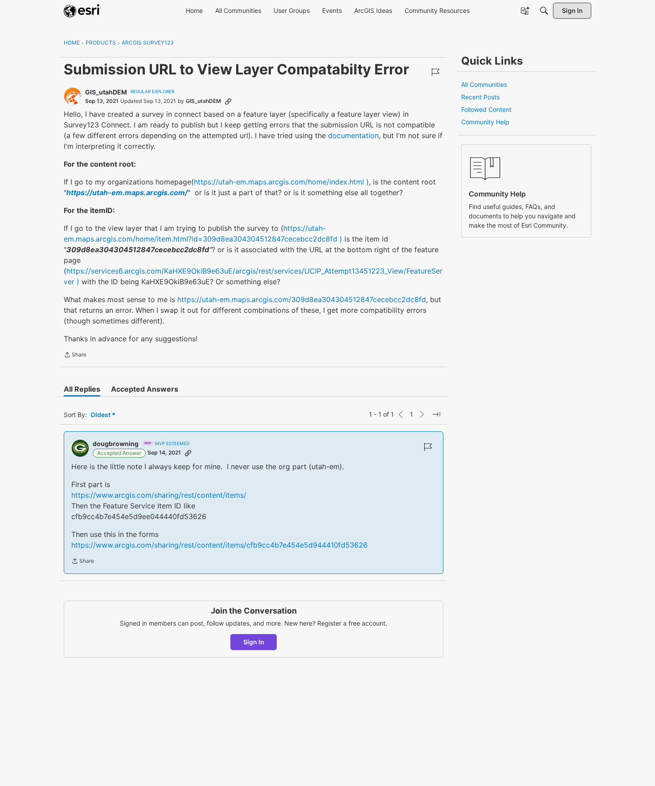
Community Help (485, 122)
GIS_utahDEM (106, 92)
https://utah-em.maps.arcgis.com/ (127, 192)
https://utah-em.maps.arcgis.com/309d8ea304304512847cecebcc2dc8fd (301, 299)
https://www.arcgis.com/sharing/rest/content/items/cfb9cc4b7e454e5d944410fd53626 (219, 544)
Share (75, 355)
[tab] (82, 389)
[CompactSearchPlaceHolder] (544, 11)
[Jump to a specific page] (436, 414)
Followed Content (486, 109)
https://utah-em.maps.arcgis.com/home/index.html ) (281, 181)
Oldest (101, 415)
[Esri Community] (82, 10)
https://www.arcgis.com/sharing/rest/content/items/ (158, 495)
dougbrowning (116, 443)
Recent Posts (480, 97)
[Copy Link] (228, 101)
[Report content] (435, 72)
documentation (353, 135)
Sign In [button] (253, 642)
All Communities (484, 84)
